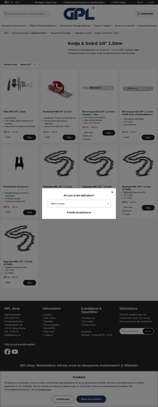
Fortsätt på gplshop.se (79, 212)
